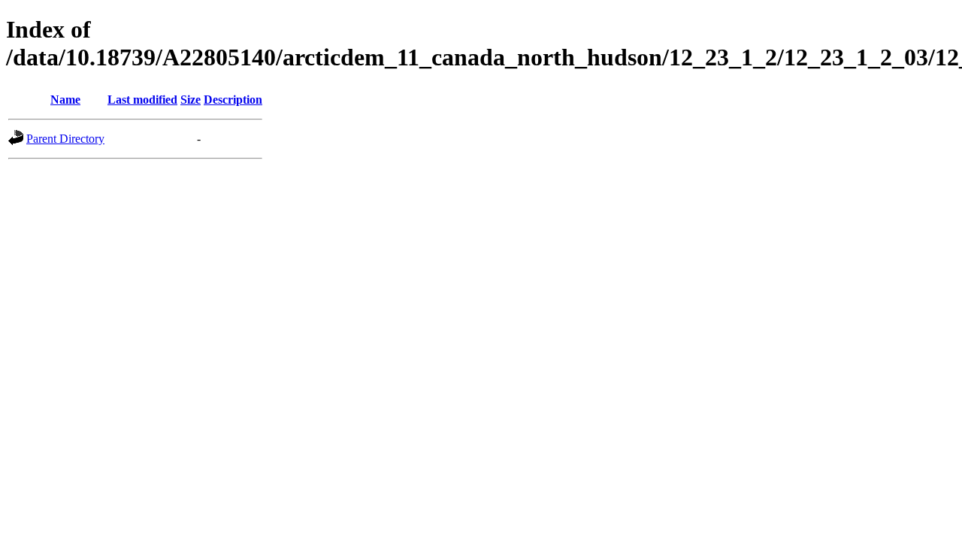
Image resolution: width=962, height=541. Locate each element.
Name (65, 99)
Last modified (142, 99)
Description (233, 99)
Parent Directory (65, 138)
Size (190, 99)
